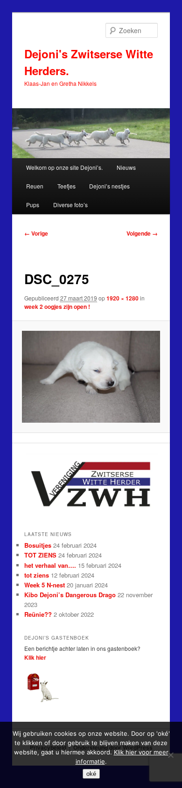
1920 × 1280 (122, 298)
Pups (32, 205)
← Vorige (36, 233)
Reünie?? (38, 614)
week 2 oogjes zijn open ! (57, 306)
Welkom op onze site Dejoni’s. (64, 167)
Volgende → (142, 233)
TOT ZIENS (40, 555)
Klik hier (35, 657)
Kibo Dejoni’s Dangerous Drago (70, 594)
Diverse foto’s (70, 205)
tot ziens (36, 575)
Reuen (34, 186)
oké (91, 773)
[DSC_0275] (91, 377)
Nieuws (126, 167)
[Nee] (170, 755)
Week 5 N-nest (44, 584)
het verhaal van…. (50, 565)
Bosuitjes (37, 545)
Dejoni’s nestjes (109, 186)
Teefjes (66, 186)
